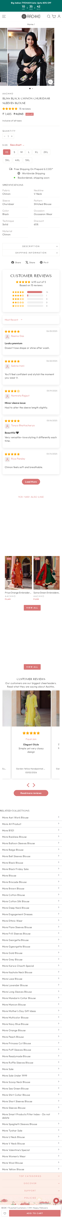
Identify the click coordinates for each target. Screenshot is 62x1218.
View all (32, 608)
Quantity (9, 131)
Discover (30, 1183)
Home (30, 24)
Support (30, 1190)
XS (6, 152)
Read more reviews (30, 793)
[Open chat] (56, 1201)
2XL (46, 152)
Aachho (7, 93)
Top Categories (30, 1176)
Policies (30, 1198)
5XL (27, 160)
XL (36, 152)
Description (31, 246)
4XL (17, 160)
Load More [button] (31, 481)
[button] (10, 108)
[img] (12, 331)
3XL (7, 160)
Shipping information (31, 252)
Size (5, 145)
